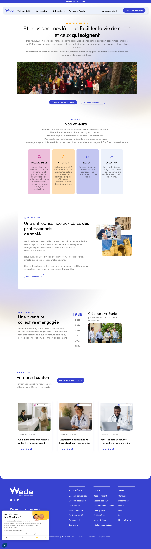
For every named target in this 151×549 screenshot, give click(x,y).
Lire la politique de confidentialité (14, 530)
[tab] (78, 314)
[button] (4, 545)
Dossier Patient (100, 496)
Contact (121, 496)
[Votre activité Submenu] (31, 11)
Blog (120, 515)
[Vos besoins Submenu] (48, 11)
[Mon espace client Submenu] (118, 11)
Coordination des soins (104, 506)
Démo (121, 506)
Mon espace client (108, 11)
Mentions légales (68, 537)
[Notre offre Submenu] (64, 11)
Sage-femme (74, 506)
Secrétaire (73, 525)
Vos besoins (41, 11)
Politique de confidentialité (49, 537)
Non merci (9, 538)
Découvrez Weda (77, 11)
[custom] (11, 500)
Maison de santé (76, 510)
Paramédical (74, 520)
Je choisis (25, 538)
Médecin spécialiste (77, 501)
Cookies (80, 537)
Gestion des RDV (101, 501)
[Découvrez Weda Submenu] (86, 11)
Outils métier (99, 515)
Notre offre (58, 11)
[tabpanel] (105, 327)
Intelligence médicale (103, 525)
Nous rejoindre (124, 520)
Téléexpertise (99, 510)
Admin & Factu (100, 520)
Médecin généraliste (78, 496)
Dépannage (123, 501)
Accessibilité (91, 537)
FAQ (120, 510)
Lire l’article (23, 449)
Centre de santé (76, 515)
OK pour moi (41, 538)
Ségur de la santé (105, 537)
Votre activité (23, 11)
